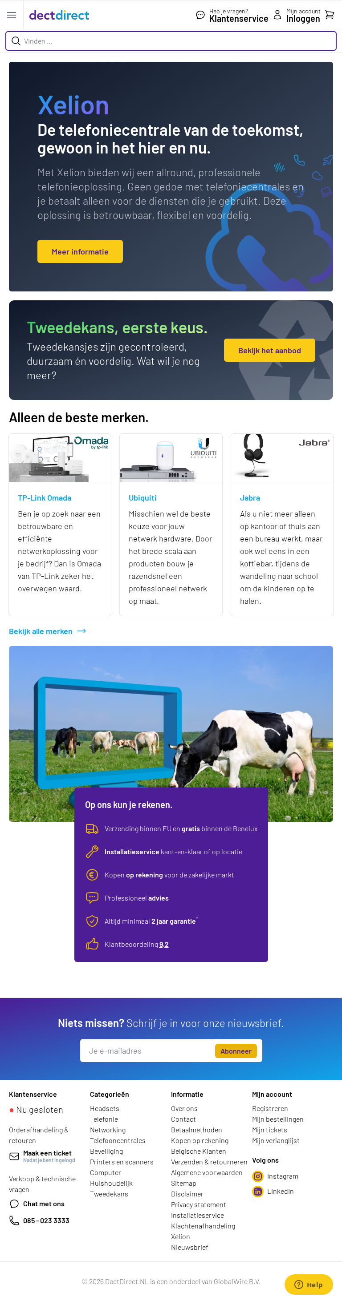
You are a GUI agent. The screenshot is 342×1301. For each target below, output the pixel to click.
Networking (108, 1129)
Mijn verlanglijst (276, 1140)
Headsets (104, 1108)
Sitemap (183, 1183)
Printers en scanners (122, 1161)
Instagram (282, 1176)
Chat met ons (44, 1203)
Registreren (270, 1108)
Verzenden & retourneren (209, 1161)
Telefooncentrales (118, 1140)
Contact (183, 1119)
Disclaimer (187, 1193)
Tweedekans (109, 1193)
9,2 (164, 944)
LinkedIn (280, 1191)
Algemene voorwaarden (207, 1172)
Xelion (180, 1236)
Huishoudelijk (111, 1183)
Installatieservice (132, 851)
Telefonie (104, 1119)
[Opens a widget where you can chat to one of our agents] (308, 1285)
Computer (105, 1172)
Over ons (184, 1108)
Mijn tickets (269, 1129)
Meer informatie (80, 251)
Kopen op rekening (199, 1140)
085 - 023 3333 (46, 1220)
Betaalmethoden (196, 1129)
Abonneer (236, 1050)
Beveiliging (106, 1151)
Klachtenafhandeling (203, 1225)
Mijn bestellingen (278, 1119)
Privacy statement (198, 1204)
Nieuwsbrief (189, 1247)
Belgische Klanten (198, 1151)
